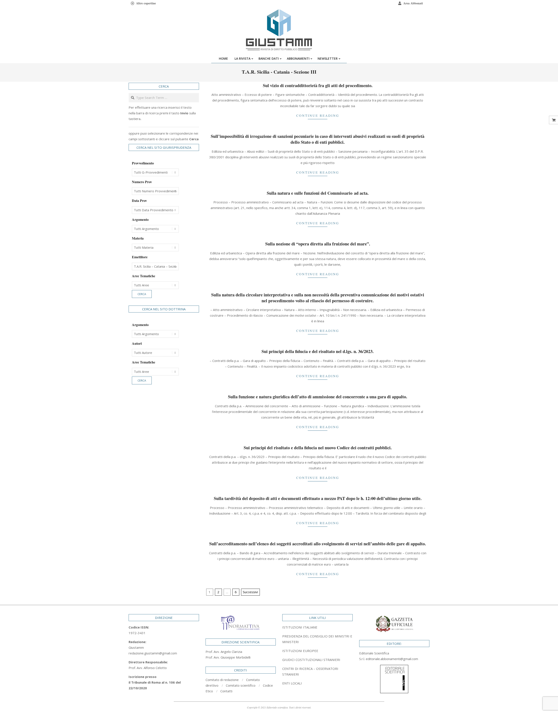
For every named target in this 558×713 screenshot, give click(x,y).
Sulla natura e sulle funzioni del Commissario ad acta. (318, 193)
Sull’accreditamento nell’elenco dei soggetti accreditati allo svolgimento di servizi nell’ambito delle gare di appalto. (317, 544)
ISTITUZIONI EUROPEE (300, 651)
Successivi (250, 592)
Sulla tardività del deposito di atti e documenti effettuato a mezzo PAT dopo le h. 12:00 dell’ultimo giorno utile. (318, 498)
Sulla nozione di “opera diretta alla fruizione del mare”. (317, 244)
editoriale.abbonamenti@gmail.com (392, 659)
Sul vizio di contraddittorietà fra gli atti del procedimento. (318, 85)
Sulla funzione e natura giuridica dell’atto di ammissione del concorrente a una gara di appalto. (317, 397)
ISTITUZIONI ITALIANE (299, 627)
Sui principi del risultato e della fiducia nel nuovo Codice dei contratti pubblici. (318, 447)
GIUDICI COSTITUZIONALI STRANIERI (311, 659)
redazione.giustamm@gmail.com (153, 653)
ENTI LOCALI (292, 683)
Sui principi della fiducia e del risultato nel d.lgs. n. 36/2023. (318, 351)
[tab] (317, 639)
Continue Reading (317, 115)
